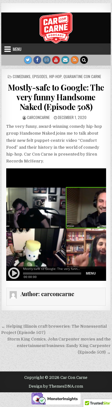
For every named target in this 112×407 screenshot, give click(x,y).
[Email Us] (65, 60)
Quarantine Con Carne (82, 76)
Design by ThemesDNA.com (56, 386)
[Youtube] (56, 60)
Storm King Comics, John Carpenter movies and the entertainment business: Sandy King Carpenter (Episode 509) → (59, 346)
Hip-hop (55, 76)
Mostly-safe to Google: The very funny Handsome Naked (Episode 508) (56, 97)
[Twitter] (28, 60)
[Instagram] (46, 60)
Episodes (39, 76)
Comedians (21, 76)
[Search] (84, 60)
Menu (17, 49)
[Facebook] (37, 60)
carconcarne (38, 117)
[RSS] (74, 60)
